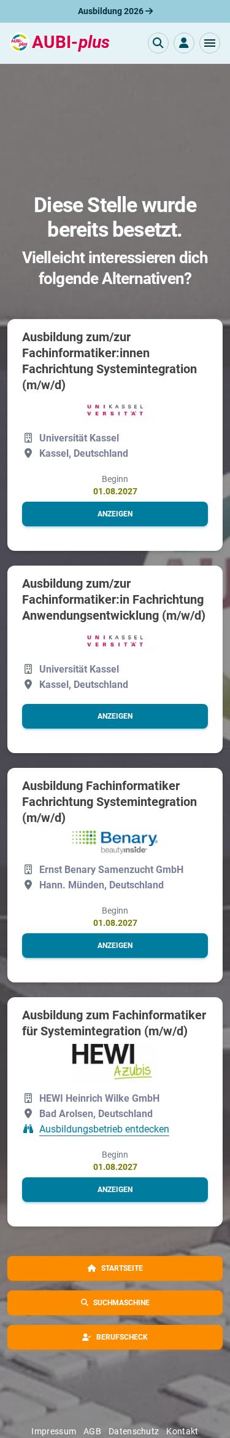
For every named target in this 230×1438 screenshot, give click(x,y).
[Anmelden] (184, 43)
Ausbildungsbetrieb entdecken (104, 1129)
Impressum (53, 1431)
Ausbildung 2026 (111, 11)
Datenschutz (134, 1431)
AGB (92, 1431)
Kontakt (182, 1431)
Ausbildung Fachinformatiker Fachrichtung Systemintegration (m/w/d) (109, 801)
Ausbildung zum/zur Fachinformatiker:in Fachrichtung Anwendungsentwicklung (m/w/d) (113, 599)
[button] (209, 43)
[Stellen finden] (158, 43)
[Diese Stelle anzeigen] (115, 410)
